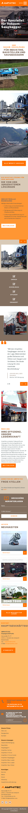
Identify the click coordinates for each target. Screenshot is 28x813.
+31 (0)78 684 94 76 (14, 704)
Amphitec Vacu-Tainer (7, 765)
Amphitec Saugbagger (8, 757)
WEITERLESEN (8, 465)
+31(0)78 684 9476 (9, 641)
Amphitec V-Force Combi (8, 755)
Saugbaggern (5, 747)
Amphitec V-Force (6, 752)
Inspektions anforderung (8, 782)
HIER (4, 489)
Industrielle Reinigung (7, 742)
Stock (3, 777)
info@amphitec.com (11, 643)
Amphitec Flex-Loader (8, 762)
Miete (3, 774)
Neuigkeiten (5, 733)
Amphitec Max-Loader (8, 760)
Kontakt (3, 736)
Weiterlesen (8, 225)
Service (3, 772)
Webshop (4, 779)
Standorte (8, 650)
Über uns (4, 731)
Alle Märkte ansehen (14, 163)
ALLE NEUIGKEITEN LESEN (14, 613)
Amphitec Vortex (6, 750)
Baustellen (4, 745)
